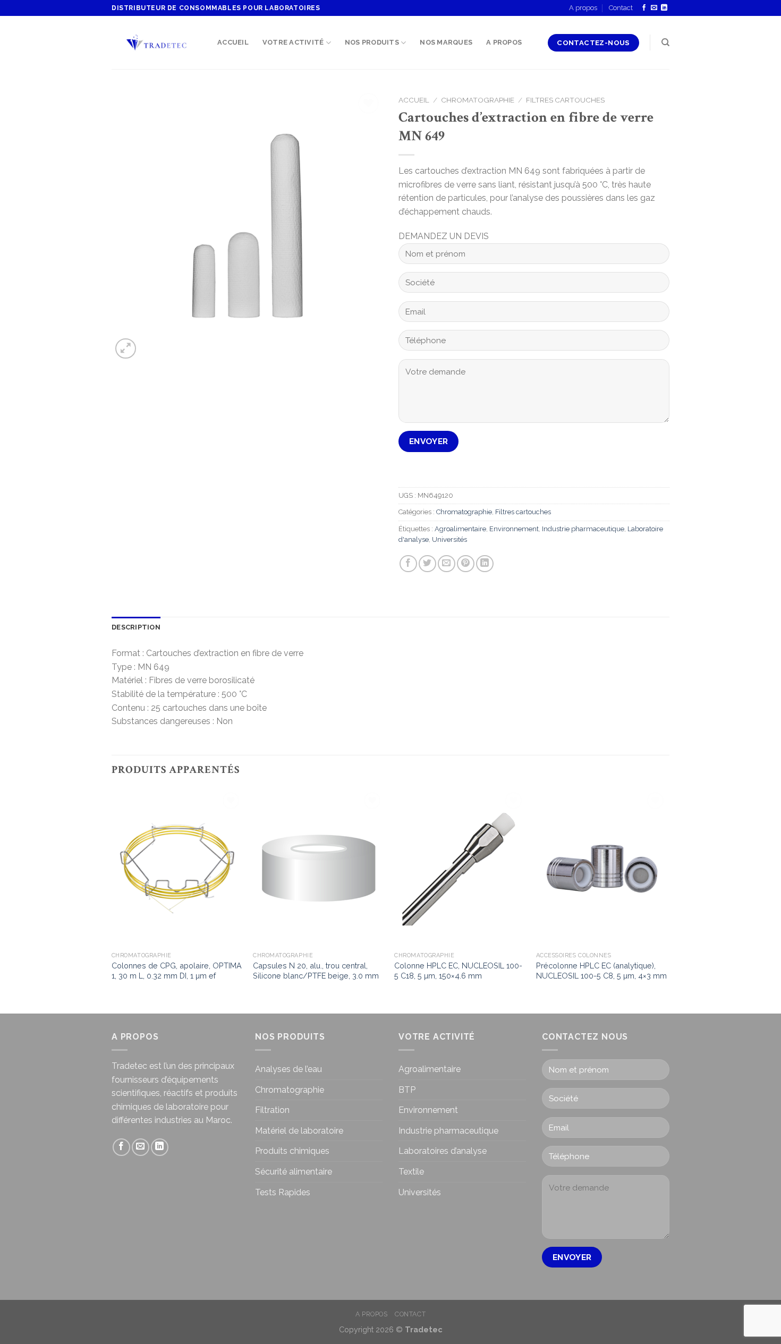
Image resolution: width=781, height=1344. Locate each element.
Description (136, 627)
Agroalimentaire (460, 529)
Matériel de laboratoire (299, 1131)
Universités (449, 539)
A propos (583, 8)
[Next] (666, 900)
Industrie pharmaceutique (583, 529)
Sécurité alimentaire (293, 1172)
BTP (406, 1090)
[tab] (136, 627)
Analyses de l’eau (288, 1069)
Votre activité (293, 42)
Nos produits (372, 42)
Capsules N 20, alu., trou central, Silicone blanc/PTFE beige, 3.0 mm (316, 970)
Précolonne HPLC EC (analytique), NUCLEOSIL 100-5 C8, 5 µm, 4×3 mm (601, 970)
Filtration (272, 1110)
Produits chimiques (292, 1151)
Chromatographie (477, 100)
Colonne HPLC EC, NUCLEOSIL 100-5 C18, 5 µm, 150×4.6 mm (458, 970)
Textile (411, 1172)
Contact (621, 8)
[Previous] (112, 900)
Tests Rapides (282, 1192)
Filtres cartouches (565, 100)
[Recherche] (665, 42)
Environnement (514, 529)
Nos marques (446, 42)
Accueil (233, 42)
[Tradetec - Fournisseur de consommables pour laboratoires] (156, 42)
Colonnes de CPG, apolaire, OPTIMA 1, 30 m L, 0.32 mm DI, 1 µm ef (177, 970)
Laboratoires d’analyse (442, 1151)
